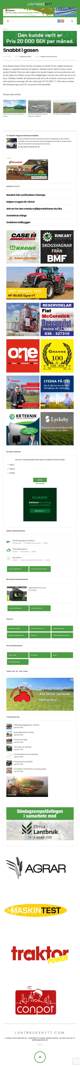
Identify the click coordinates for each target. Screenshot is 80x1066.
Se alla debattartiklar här (28, 147)
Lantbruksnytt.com (40, 1032)
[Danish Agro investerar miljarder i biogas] (14, 106)
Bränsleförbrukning (16, 635)
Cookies (40, 1044)
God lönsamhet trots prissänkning (26, 754)
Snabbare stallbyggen (18, 222)
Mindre (12, 473)
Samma (12, 469)
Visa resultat (40, 483)
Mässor (33, 635)
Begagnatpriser (14, 628)
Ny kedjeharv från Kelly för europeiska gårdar (30, 769)
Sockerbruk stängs (16, 215)
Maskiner (34, 655)
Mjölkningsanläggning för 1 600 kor (26, 725)
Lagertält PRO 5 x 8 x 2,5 (37, 589)
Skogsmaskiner (14, 662)
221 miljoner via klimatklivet (62, 114)
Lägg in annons (36, 608)
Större (12, 465)
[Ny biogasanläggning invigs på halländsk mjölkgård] (39, 106)
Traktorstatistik (37, 628)
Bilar (55, 655)
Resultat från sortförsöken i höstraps (25, 195)
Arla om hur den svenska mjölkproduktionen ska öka (34, 208)
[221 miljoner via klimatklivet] (64, 106)
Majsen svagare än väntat (20, 202)
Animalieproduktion (49, 56)
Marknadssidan (58, 628)
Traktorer (12, 655)
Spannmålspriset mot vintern (24, 732)
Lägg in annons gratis (39, 569)
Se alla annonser (15, 569)
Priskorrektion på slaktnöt (23, 761)
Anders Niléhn (25, 56)
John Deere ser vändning (22, 747)
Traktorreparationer (61, 635)
